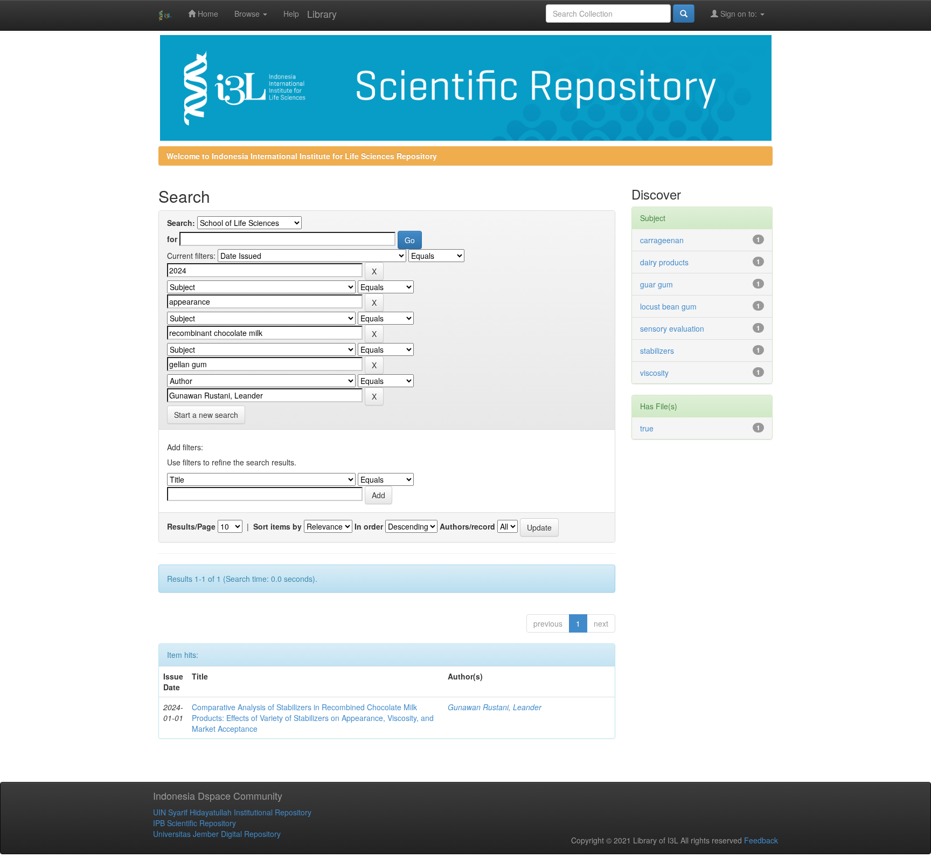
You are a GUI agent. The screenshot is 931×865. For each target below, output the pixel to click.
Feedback (761, 840)
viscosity (654, 372)
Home (207, 13)
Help (291, 13)
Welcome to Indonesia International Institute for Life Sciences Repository (301, 155)
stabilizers (657, 350)
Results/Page (191, 526)
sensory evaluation (672, 328)
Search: (181, 222)
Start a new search (206, 414)
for (172, 239)
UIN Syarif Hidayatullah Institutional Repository (232, 812)
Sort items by (277, 526)
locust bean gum (668, 306)
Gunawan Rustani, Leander (494, 707)
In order (369, 526)
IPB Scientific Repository (194, 823)
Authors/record (467, 526)
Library (322, 13)
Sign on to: (738, 13)
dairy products (664, 262)
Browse (248, 13)
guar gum (656, 284)
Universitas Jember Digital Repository (217, 833)
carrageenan (662, 240)
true (647, 428)
